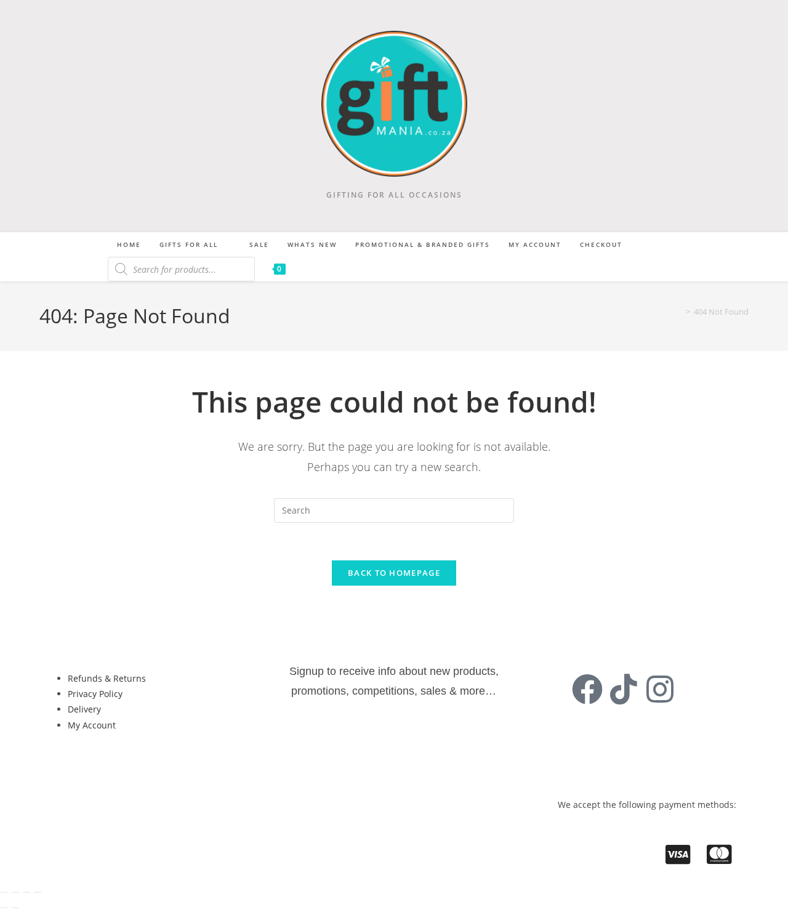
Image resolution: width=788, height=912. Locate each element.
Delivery (84, 709)
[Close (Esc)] (37, 892)
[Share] (26, 892)
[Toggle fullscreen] (15, 892)
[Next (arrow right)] (15, 907)
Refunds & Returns (107, 678)
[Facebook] (587, 689)
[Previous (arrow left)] (4, 907)
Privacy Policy (95, 694)
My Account (92, 725)
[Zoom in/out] (4, 892)
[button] (96, 766)
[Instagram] (660, 689)
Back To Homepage (394, 572)
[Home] (679, 311)
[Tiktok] (623, 689)
